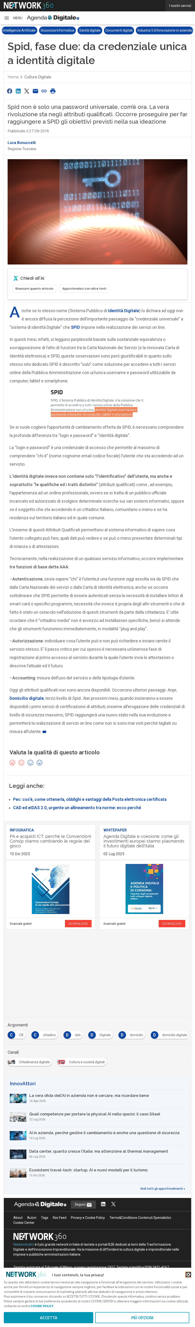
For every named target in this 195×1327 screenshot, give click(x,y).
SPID (75, 327)
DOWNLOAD (78, 923)
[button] (13, 18)
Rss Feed (59, 1218)
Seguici (80, 1204)
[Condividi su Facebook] (9, 91)
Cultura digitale (37, 77)
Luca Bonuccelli (22, 142)
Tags (44, 1218)
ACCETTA (48, 1317)
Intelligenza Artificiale (19, 30)
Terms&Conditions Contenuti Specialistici (140, 1218)
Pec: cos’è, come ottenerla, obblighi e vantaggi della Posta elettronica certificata (89, 799)
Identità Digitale (123, 310)
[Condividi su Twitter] (27, 91)
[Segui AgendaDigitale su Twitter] (113, 1204)
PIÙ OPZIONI (142, 1317)
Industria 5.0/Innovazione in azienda (164, 30)
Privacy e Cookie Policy (88, 1218)
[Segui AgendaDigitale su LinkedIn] (103, 1204)
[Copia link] (44, 91)
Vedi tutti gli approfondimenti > (162, 1188)
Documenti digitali (119, 30)
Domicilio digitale (27, 698)
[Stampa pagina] (53, 91)
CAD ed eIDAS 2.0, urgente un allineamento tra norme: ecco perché (77, 807)
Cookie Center (23, 1223)
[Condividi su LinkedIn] (18, 91)
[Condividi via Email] (35, 91)
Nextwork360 (23, 1244)
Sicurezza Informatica (57, 30)
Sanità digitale (90, 30)
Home (13, 77)
